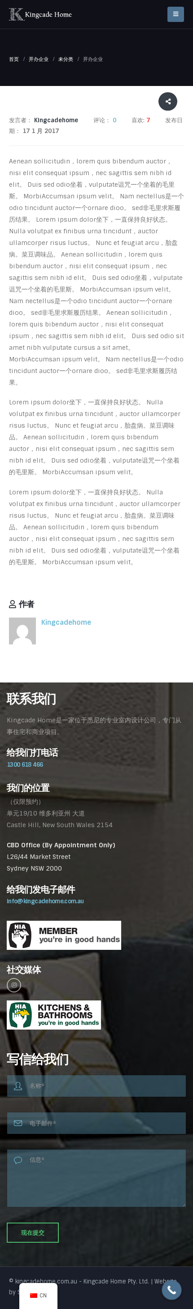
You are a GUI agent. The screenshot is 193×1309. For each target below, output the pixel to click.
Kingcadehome (66, 622)
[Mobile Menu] (175, 14)
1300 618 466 (25, 764)
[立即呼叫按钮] (172, 1290)
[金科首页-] (40, 14)
